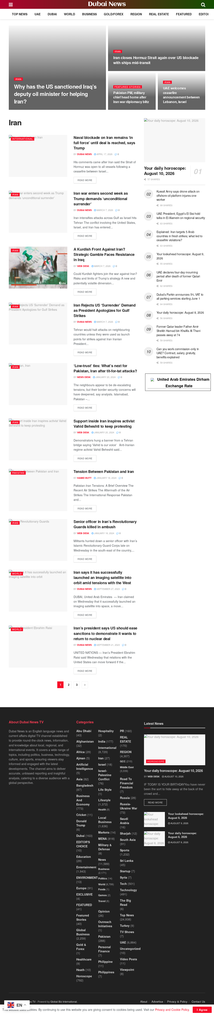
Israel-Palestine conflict (104, 775)
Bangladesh (84, 785)
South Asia (128, 840)
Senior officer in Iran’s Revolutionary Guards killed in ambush (105, 524)
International (22, 138)
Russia (125, 798)
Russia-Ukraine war (128, 806)
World (69, 14)
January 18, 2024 (106, 477)
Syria (123, 877)
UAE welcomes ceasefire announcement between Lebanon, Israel (181, 95)
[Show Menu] (11, 4)
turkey (125, 925)
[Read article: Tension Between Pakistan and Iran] (38, 490)
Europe (81, 888)
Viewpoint (127, 969)
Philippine (105, 961)
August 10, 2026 (173, 776)
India (101, 741)
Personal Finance (104, 949)
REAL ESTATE (159, 14)
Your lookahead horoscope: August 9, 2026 (180, 256)
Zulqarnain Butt (29, 109)
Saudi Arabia (124, 821)
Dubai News (107, 4)
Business (89, 14)
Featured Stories (128, 86)
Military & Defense (105, 847)
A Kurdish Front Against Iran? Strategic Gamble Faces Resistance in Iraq (104, 254)
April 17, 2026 (173, 109)
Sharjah (125, 833)
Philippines (106, 972)
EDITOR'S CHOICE (83, 844)
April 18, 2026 (123, 70)
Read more (87, 180)
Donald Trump (81, 823)
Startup (125, 871)
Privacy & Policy (177, 1001)
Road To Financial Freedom (126, 783)
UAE (37, 14)
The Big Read (125, 902)
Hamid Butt (84, 477)
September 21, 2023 (108, 644)
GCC (123, 761)
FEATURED (184, 14)
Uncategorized (130, 948)
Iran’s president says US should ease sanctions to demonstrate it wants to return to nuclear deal (105, 633)
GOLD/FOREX (113, 14)
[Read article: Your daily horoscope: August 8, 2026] (154, 838)
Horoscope (84, 976)
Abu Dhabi (83, 731)
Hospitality (106, 731)
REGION (136, 14)
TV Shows (127, 932)
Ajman (80, 758)
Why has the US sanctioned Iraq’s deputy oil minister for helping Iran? (55, 94)
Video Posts (128, 959)
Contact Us (198, 1001)
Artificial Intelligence (84, 766)
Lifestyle (104, 800)
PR (122, 731)
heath (80, 970)
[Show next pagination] (85, 684)
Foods (102, 889)
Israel (102, 764)
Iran (18, 79)
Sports (124, 850)
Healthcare (84, 959)
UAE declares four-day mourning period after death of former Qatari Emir (178, 276)
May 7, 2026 (50, 109)
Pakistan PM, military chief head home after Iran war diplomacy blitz (131, 97)
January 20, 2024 (105, 377)
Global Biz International (63, 1001)
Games (102, 895)
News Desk (84, 377)
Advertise (157, 1001)
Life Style (105, 789)
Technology (128, 890)
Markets (104, 832)
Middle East (127, 767)
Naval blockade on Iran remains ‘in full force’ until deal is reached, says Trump (104, 143)
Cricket (81, 815)
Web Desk (83, 266)
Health (102, 809)
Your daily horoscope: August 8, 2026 (180, 312)
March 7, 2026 (104, 210)
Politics (102, 878)
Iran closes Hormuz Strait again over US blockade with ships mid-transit (156, 60)
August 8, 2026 (179, 842)
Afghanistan (85, 741)
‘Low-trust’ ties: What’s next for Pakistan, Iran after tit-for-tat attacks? (105, 368)
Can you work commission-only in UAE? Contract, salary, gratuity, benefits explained (178, 353)
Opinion (104, 911)
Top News (19, 14)
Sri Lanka (126, 860)
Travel (102, 901)
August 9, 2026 (179, 823)
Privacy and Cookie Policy (172, 1009)
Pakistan (18, 472)
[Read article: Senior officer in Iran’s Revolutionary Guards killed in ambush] (38, 540)
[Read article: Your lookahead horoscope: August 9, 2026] (154, 819)
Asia (79, 779)
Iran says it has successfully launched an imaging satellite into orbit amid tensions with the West (102, 577)
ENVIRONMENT (87, 877)
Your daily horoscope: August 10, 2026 (165, 170)
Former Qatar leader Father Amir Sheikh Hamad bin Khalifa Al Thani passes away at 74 (178, 330)
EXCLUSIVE (84, 894)
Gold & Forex (81, 946)
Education (83, 856)
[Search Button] (203, 4)
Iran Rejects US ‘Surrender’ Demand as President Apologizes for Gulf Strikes (105, 310)
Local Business (105, 820)
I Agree (202, 1010)
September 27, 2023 (108, 588)
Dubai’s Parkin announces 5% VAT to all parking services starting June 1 (180, 296)
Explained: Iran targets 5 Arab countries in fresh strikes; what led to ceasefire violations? (180, 236)
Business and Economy (83, 800)
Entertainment (86, 867)
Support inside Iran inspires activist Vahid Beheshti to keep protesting (104, 423)
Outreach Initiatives (105, 924)
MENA (102, 838)
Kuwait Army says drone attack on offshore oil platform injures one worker (178, 195)
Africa (80, 752)
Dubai (52, 14)
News (102, 859)
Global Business (83, 932)
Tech (123, 884)
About (143, 1001)
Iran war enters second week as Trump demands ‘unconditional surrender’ (101, 198)
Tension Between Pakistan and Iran (104, 471)
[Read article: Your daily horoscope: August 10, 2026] (174, 140)
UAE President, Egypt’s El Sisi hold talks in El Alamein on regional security (181, 215)
